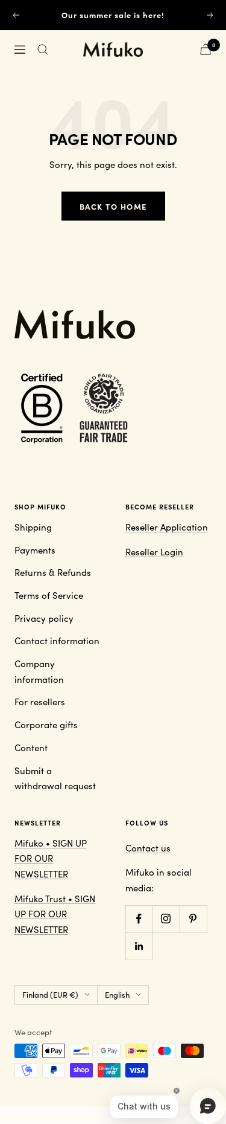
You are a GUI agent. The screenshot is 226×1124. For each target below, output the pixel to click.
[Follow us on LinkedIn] (138, 946)
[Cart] (205, 49)
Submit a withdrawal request (55, 778)
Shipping (33, 527)
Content (31, 747)
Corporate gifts (46, 725)
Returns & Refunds (52, 572)
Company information (39, 671)
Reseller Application (166, 527)
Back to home (113, 206)
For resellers (39, 702)
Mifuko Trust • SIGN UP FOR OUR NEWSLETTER (54, 914)
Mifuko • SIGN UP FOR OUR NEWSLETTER (50, 858)
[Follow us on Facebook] (138, 918)
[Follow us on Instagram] (166, 918)
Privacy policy (44, 618)
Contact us (148, 848)
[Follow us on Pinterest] (193, 918)
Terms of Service (48, 595)
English (117, 994)
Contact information (56, 641)
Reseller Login (154, 552)
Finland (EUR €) (50, 994)
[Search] (42, 49)
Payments (34, 550)
